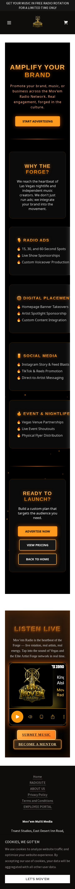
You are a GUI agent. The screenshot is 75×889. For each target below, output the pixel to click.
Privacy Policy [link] (37, 795)
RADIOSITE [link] (38, 782)
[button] (10, 22)
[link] (37, 22)
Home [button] (37, 776)
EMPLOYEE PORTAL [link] (38, 807)
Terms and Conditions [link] (37, 801)
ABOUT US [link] (37, 788)
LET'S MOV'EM (37, 879)
